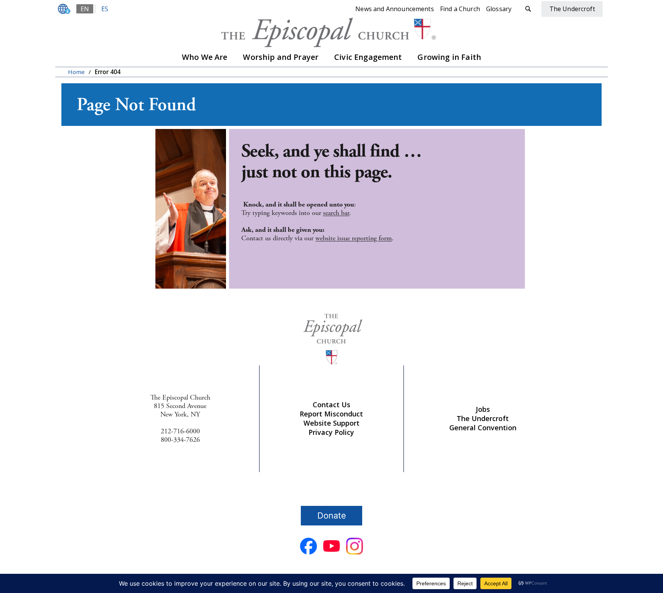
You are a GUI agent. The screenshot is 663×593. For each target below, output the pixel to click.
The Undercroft (483, 418)
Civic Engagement (368, 57)
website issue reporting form (353, 238)
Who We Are (205, 57)
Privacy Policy (331, 432)
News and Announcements (394, 9)
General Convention (482, 427)
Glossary (498, 9)
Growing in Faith (449, 57)
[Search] (528, 9)
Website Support (331, 423)
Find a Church (460, 9)
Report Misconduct (331, 413)
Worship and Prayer (280, 57)
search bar (336, 212)
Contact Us (331, 404)
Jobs (483, 409)
